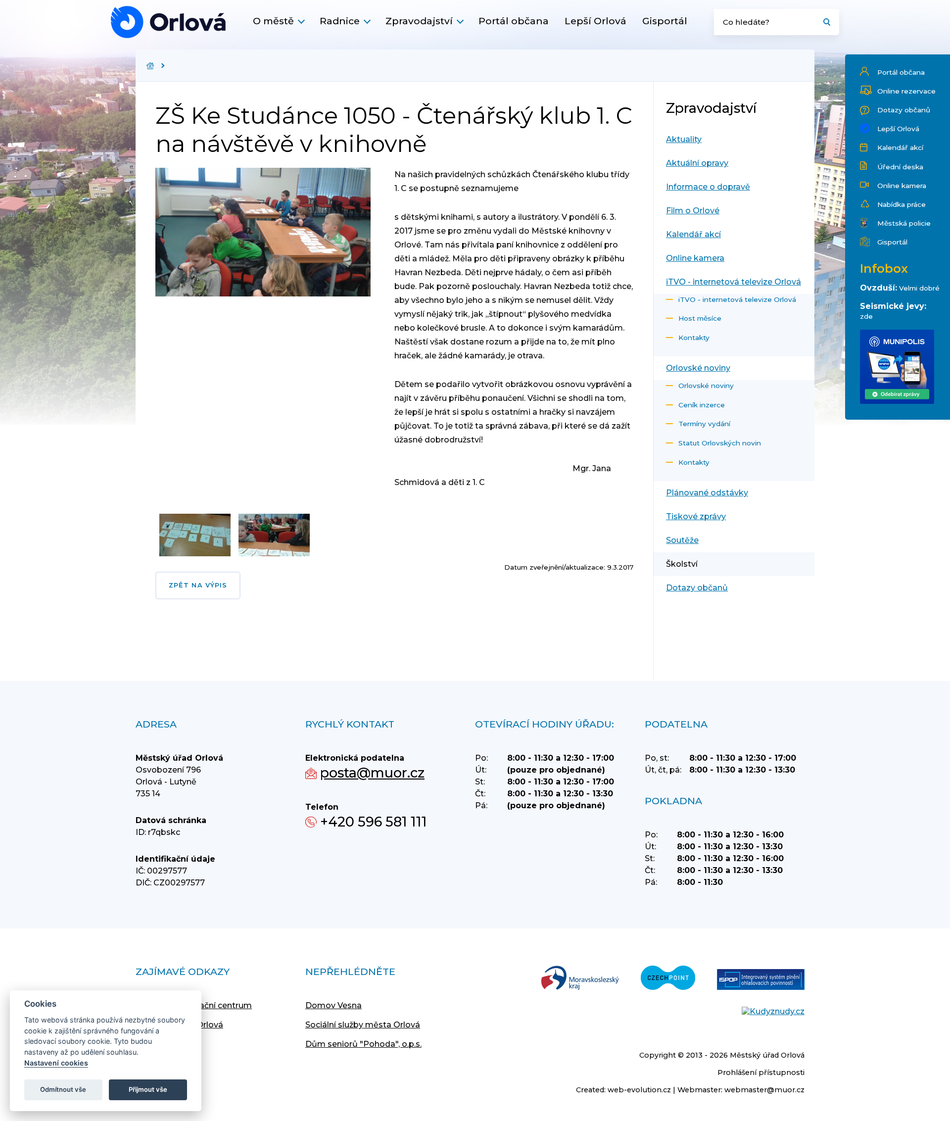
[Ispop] (761, 980)
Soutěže (682, 540)
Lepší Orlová (595, 21)
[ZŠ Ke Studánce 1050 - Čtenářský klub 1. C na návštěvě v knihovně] (168, 22)
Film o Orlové (692, 210)
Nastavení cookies (56, 1063)
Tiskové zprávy (696, 516)
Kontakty (694, 337)
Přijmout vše (148, 1089)
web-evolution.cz (639, 1089)
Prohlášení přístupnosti (761, 1072)
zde (866, 316)
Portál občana (513, 21)
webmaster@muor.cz (764, 1089)
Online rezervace (906, 91)
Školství (682, 564)
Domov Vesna (333, 1005)
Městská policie (904, 223)
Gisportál (664, 21)
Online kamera (901, 186)
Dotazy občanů (903, 110)
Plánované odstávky (707, 492)
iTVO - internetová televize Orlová (733, 282)
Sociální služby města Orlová (362, 1024)
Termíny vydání (704, 424)
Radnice (340, 21)
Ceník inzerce (701, 405)
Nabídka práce (901, 204)
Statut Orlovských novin (719, 443)
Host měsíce (699, 318)
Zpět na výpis (198, 585)
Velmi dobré (919, 288)
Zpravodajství (419, 21)
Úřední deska (900, 167)
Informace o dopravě (708, 187)
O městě (273, 21)
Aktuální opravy (697, 163)
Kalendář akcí (900, 147)
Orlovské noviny (698, 368)
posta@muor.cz (372, 773)
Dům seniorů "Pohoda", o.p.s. (363, 1044)
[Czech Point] (668, 979)
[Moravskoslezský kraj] (580, 979)
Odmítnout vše (63, 1089)
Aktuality (684, 139)
